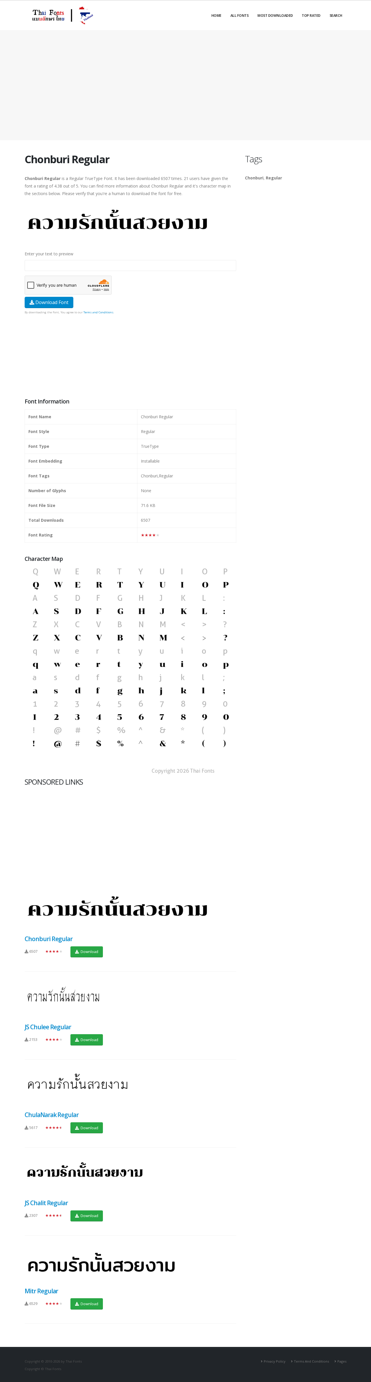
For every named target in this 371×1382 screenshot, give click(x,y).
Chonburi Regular (48, 939)
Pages (341, 1361)
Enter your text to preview (49, 254)
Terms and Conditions (98, 312)
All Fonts (239, 15)
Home (216, 15)
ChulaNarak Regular (52, 1115)
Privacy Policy (274, 1361)
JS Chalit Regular (46, 1203)
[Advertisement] (185, 85)
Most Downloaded (275, 15)
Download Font (51, 302)
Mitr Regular (41, 1291)
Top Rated (311, 15)
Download (89, 951)
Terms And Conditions (311, 1361)
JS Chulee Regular (48, 1027)
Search (336, 15)
